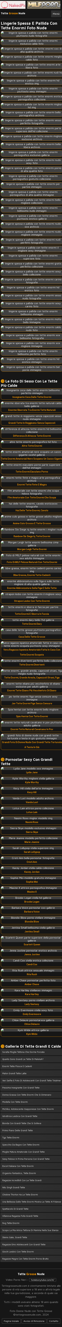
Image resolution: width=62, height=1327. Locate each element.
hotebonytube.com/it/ (42, 1279)
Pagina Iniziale (11, 1321)
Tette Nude (13, 13)
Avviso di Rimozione (33, 1321)
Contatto (53, 1321)
